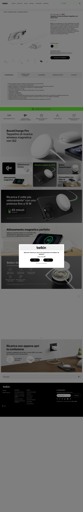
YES (35, 260)
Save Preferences (42, 263)
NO (48, 260)
